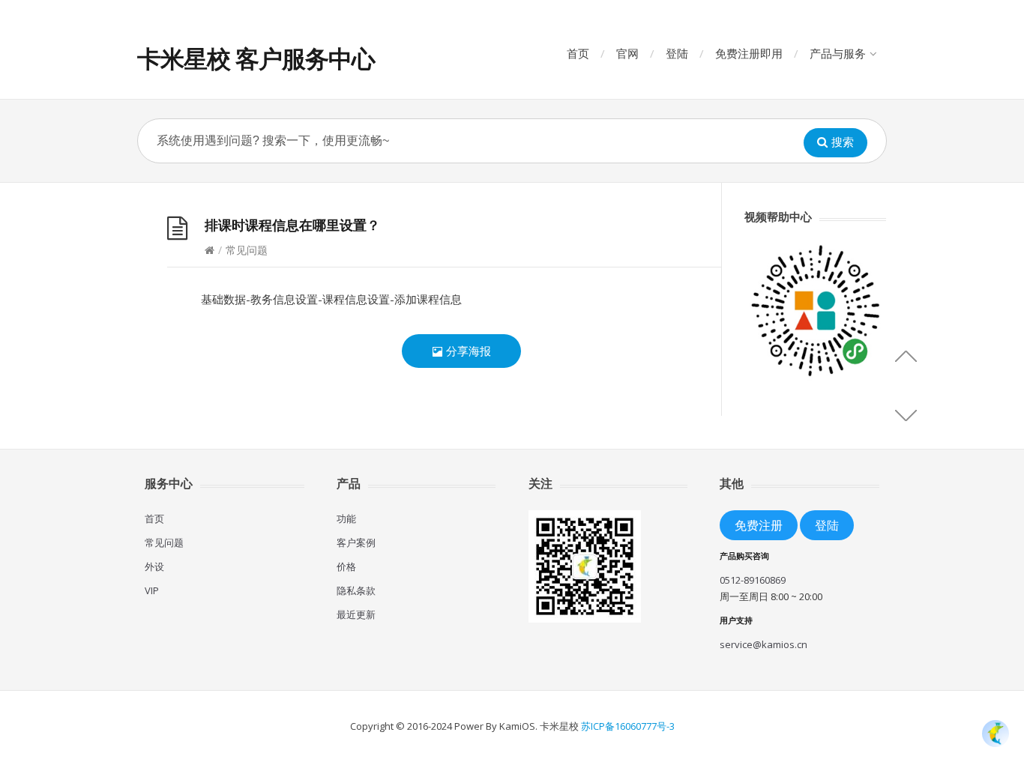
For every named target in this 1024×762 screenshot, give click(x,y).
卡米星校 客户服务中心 (256, 58)
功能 (346, 518)
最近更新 (356, 614)
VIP (152, 590)
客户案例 (356, 542)
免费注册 (759, 524)
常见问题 (164, 542)
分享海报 (467, 350)
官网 (627, 53)
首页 (578, 53)
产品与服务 (838, 53)
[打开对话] (995, 733)
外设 (154, 566)
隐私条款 (356, 590)
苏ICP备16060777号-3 (628, 726)
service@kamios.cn (763, 644)
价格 (346, 566)
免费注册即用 (749, 53)
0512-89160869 (753, 580)
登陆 (677, 53)
